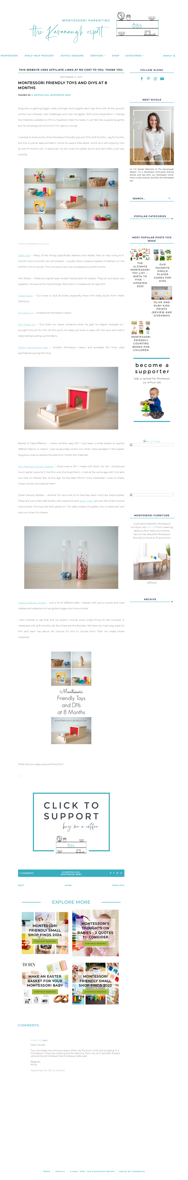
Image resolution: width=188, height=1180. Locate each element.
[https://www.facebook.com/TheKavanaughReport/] (141, 79)
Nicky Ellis (36, 1040)
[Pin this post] (110, 873)
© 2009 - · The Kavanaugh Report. (93, 1171)
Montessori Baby (60, 95)
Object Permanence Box (33, 347)
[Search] (169, 198)
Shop (115, 55)
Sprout (151, 527)
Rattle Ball (24, 255)
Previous (118, 885)
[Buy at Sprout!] (152, 579)
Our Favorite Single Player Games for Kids (162, 272)
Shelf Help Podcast (39, 55)
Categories (133, 55)
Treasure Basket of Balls (32, 602)
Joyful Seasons (72, 55)
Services (96, 55)
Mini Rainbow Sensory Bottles (35, 466)
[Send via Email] (121, 873)
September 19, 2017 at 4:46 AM (48, 1070)
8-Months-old (40, 95)
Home (68, 885)
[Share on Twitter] (117, 873)
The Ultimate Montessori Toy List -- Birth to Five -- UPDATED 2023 (140, 275)
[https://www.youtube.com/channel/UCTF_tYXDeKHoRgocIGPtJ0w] (162, 79)
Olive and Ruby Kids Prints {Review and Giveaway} (162, 309)
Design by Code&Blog (132, 1171)
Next (21, 885)
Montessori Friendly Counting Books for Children (141, 344)
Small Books (25, 295)
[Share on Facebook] (113, 873)
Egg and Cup (25, 312)
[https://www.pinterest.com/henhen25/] (148, 79)
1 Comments (26, 873)
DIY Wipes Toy (27, 324)
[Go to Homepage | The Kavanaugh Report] (94, 46)
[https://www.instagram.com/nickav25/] (155, 79)
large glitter (86, 500)
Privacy (60, 1171)
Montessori (9, 55)
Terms (46, 1171)
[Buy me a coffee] (71, 823)
